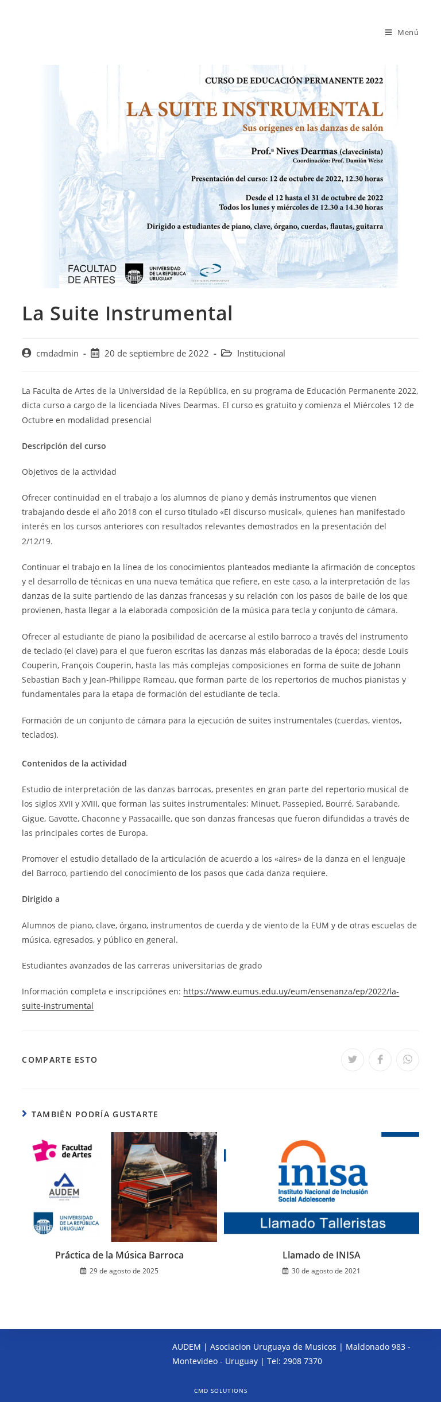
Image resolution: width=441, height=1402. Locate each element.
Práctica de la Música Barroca (119, 1255)
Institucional (261, 353)
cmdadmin (57, 353)
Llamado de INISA (322, 1255)
